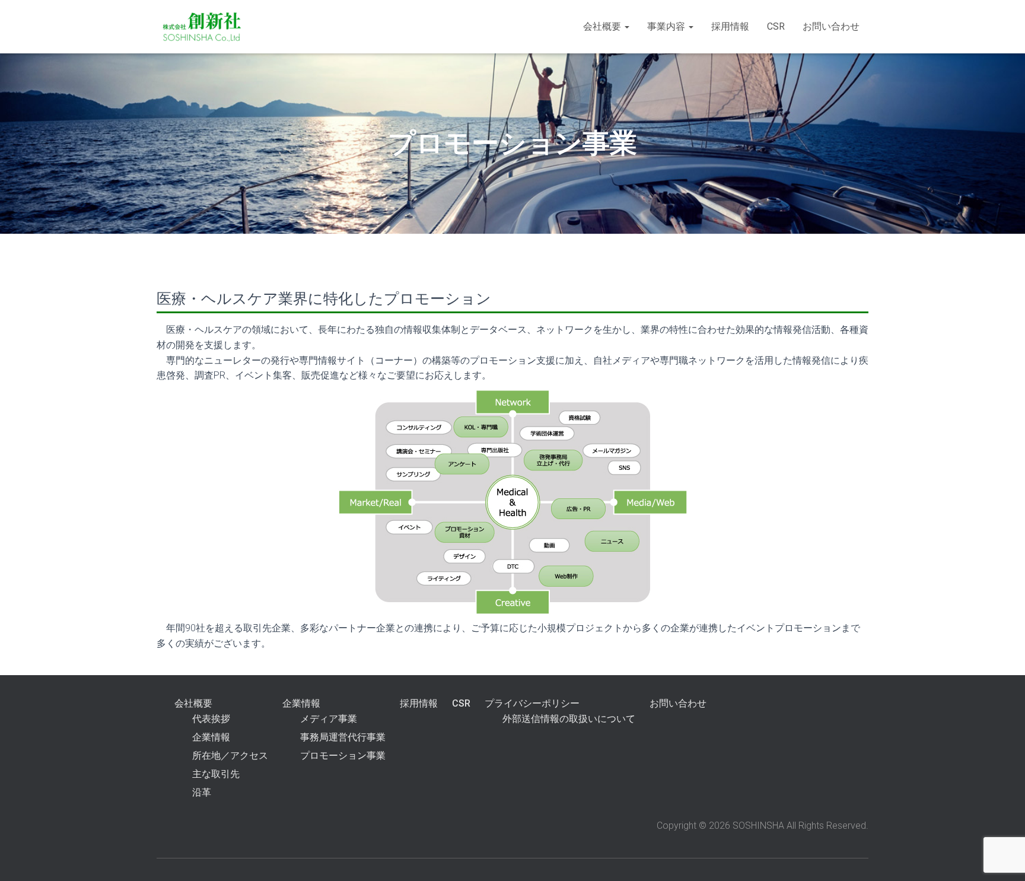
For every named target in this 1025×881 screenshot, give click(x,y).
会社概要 (603, 26)
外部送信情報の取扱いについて (568, 718)
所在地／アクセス (230, 755)
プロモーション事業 (343, 755)
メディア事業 (328, 718)
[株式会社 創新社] (202, 26)
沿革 (201, 792)
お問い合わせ (831, 26)
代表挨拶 (211, 718)
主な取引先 (216, 774)
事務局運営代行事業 (343, 737)
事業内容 (667, 26)
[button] (626, 26)
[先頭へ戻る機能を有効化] (1001, 857)
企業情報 (211, 737)
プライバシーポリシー (532, 703)
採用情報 (730, 26)
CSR (776, 26)
